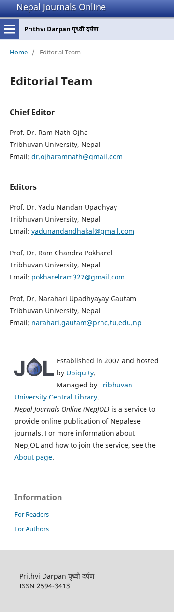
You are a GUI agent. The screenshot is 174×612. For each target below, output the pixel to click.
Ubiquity (80, 372)
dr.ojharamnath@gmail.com (77, 156)
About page (33, 457)
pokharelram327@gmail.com (78, 276)
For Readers (31, 514)
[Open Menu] (9, 29)
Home (19, 52)
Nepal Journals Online (61, 7)
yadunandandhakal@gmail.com (82, 231)
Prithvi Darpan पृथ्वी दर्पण (61, 29)
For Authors (31, 528)
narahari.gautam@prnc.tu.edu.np (86, 322)
